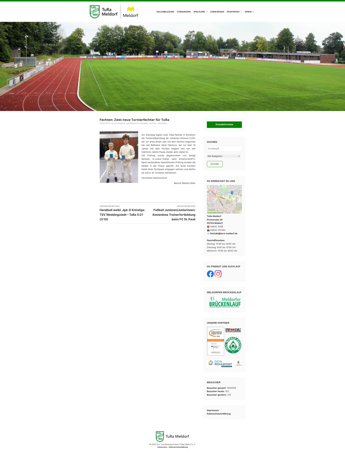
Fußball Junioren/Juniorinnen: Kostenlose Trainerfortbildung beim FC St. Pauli (174, 213)
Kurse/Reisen (217, 12)
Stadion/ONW (184, 12)
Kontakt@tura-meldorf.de (223, 233)
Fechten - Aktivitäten (158, 123)
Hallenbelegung (165, 12)
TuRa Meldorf (119, 123)
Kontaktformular (224, 124)
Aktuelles (144, 123)
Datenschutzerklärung (219, 413)
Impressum (213, 410)
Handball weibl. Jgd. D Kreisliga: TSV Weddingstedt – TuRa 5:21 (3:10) (122, 213)
